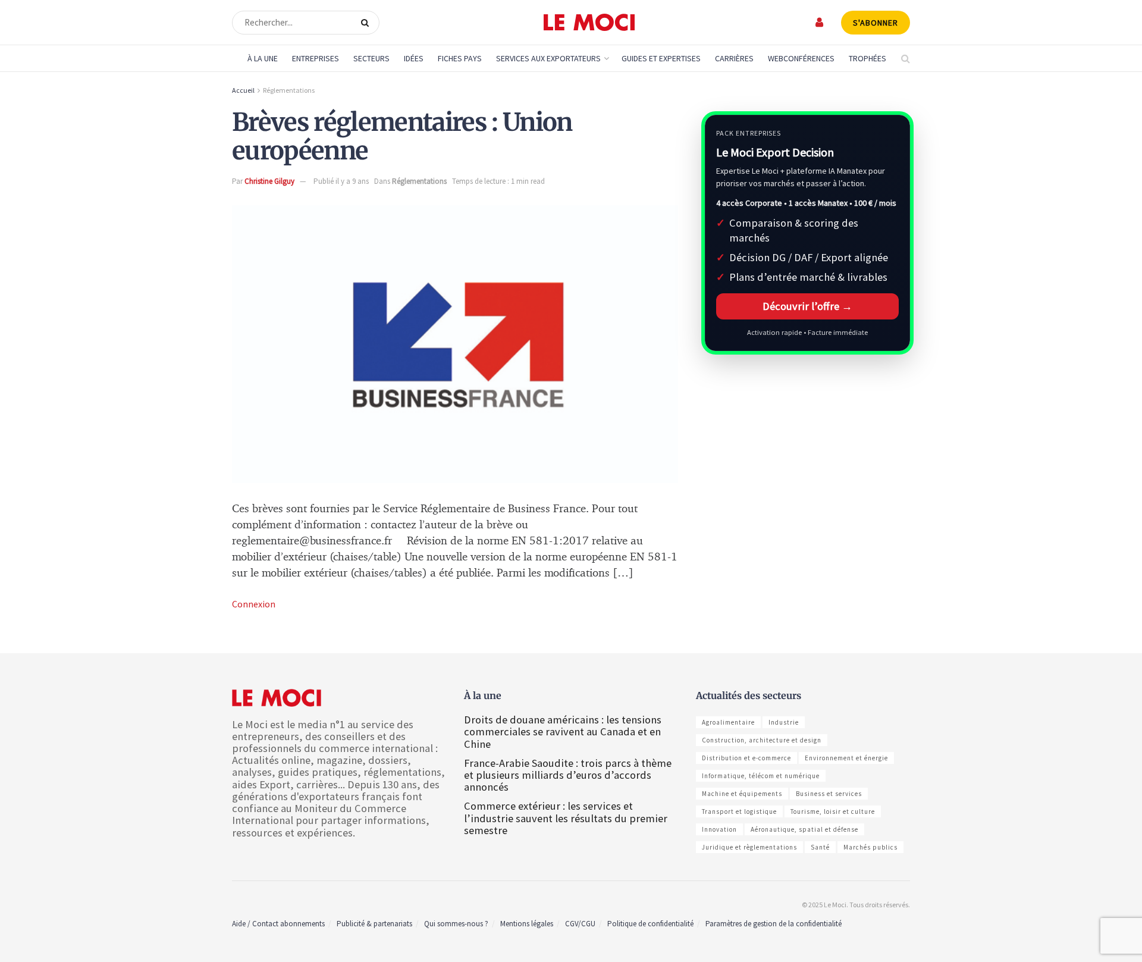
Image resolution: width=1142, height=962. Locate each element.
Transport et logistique (739, 811)
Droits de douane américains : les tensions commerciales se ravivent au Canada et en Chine (562, 731)
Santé (820, 847)
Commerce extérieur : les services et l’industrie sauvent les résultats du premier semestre (565, 817)
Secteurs (371, 58)
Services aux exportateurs (548, 58)
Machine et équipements (742, 793)
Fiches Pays (460, 58)
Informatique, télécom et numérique (761, 776)
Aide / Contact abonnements (278, 924)
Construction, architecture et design (761, 740)
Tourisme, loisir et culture (832, 811)
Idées (413, 58)
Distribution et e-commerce (746, 758)
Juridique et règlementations (749, 847)
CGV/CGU (580, 924)
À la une (262, 58)
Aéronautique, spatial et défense (804, 829)
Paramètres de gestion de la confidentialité (773, 924)
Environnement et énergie (846, 758)
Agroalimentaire (728, 722)
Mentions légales (526, 924)
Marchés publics (870, 847)
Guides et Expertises (661, 58)
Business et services (829, 793)
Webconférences (801, 58)
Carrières (734, 58)
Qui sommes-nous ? (456, 924)
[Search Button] (367, 23)
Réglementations (289, 90)
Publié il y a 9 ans (341, 181)
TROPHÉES (867, 58)
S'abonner (875, 22)
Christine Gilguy (269, 181)
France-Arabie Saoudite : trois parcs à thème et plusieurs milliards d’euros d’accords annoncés (568, 775)
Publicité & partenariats (374, 924)
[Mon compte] (819, 22)
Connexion (253, 604)
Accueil (243, 90)
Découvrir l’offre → (807, 306)
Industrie (783, 722)
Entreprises (315, 58)
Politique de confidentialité (650, 924)
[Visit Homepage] (589, 23)
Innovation (719, 829)
